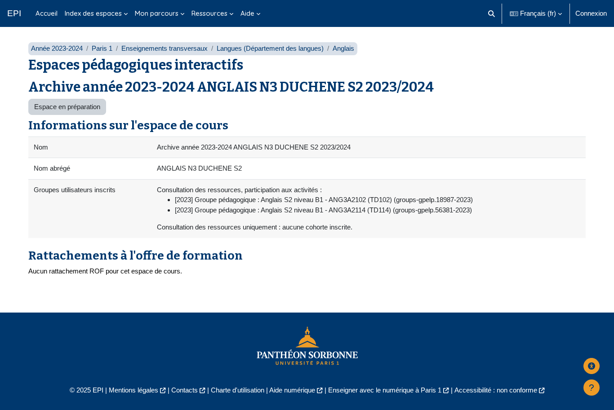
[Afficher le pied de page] (591, 387)
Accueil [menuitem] (47, 13)
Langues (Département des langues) (270, 48)
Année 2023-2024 (57, 48)
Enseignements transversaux (164, 48)
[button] (492, 13)
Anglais (343, 48)
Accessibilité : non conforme (495, 390)
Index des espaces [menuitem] (93, 13)
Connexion (591, 13)
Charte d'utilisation (237, 390)
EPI (14, 13)
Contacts (184, 390)
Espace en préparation (67, 106)
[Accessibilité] (591, 366)
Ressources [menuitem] (209, 13)
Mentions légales (133, 390)
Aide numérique (292, 390)
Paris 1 (102, 48)
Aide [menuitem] (247, 13)
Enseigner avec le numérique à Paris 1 (384, 390)
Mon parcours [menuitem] (156, 13)
